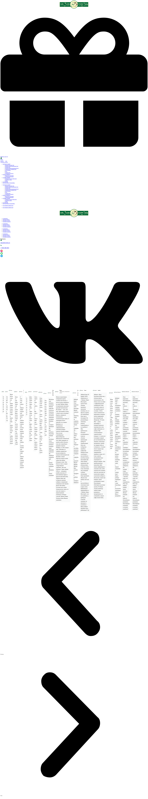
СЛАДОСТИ (5, 181)
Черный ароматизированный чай (11, 166)
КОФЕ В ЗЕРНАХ (6, 174)
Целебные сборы (8, 179)
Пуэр (6, 171)
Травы (6, 180)
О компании (5, 218)
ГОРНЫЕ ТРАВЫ (6, 177)
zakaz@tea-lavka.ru (5, 242)
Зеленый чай (7, 167)
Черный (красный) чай (9, 165)
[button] (70, 584)
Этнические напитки (9, 173)
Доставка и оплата (6, 220)
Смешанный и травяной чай (10, 169)
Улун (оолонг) (8, 170)
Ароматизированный (9, 176)
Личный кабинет (6, 219)
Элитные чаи (7, 172)
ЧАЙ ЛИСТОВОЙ (6, 164)
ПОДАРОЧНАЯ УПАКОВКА (9, 182)
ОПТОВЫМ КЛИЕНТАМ (8, 205)
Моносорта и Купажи (9, 175)
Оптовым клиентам (7, 221)
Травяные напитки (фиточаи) (11, 178)
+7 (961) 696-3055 (4, 248)
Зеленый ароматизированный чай (11, 168)
